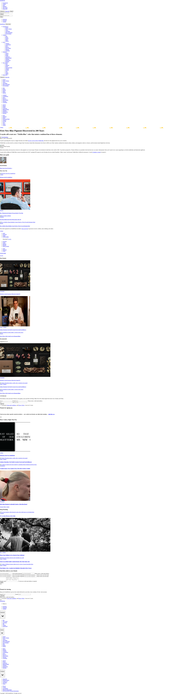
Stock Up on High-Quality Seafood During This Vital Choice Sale (15, 561)
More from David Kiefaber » (6, 168)
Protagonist (5, 626)
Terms (4, 683)
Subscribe (7, 11)
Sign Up (2, 403)
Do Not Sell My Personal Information (11, 691)
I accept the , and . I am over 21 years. (17, 405)
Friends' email (3, 581)
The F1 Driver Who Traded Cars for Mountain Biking (10, 336)
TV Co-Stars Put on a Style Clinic (7, 516)
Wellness (4, 6)
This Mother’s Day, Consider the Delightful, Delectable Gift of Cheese (16, 568)
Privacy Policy (21, 405)
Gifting (6, 73)
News (6, 45)
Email (14, 401)
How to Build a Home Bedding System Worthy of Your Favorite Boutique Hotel (15, 226)
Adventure (7, 31)
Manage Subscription (7, 689)
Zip (13, 402)
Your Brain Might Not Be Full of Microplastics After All (10, 219)
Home (6, 66)
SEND (2, 582)
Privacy (4, 686)
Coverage (5, 622)
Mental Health (8, 58)
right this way (51, 414)
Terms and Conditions (11, 405)
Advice (6, 53)
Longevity (7, 56)
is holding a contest (96, 152)
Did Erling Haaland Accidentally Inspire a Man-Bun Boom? (13, 504)
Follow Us (2, 11)
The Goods (5, 7)
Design (6, 38)
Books (6, 37)
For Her (7, 70)
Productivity (8, 60)
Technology (2, 465)
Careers (4, 687)
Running (7, 61)
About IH (5, 679)
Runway (7, 47)
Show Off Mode (8, 32)
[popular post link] (15, 290)
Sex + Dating (3, 552)
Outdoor (7, 68)
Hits (3, 620)
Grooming (7, 50)
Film (6, 36)
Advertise (5, 682)
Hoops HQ (5, 8)
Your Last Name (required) (18, 576)
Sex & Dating (8, 33)
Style (4, 5)
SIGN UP (2, 595)
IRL (3, 623)
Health (6, 55)
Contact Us (5, 681)
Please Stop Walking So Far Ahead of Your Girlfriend (12, 555)
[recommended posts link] (15, 451)
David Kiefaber (5, 137)
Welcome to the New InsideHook (6, 177)
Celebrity (7, 43)
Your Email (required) (17, 573)
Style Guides (8, 48)
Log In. (9, 239)
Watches (7, 49)
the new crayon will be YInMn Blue (36, 140)
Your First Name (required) (18, 575)
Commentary (8, 44)
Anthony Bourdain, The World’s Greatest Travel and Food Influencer (13, 329)
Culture (4, 4)
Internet (7, 41)
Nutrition (7, 59)
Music (6, 39)
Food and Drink (8, 67)
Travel (6, 30)
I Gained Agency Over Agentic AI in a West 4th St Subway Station (15, 468)
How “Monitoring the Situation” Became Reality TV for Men (11, 213)
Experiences (5, 2)
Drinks (6, 27)
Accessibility (5, 688)
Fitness (6, 54)
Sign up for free (24, 228)
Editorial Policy (6, 680)
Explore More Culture (4, 506)
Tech (6, 71)
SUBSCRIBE (6, 236)
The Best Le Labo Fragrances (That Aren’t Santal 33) (10, 293)
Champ (4, 625)
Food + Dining (8, 29)
